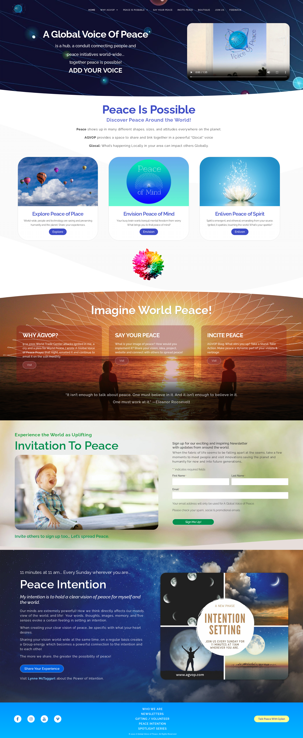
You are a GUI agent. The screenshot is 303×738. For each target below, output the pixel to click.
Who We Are (152, 709)
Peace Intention (152, 723)
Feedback (235, 10)
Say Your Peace (163, 10)
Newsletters (152, 714)
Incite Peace (185, 10)
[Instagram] (31, 719)
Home (91, 10)
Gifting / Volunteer (152, 718)
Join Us (219, 10)
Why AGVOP (107, 10)
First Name (179, 475)
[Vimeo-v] (57, 719)
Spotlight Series (152, 728)
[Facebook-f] (17, 719)
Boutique (204, 10)
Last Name (238, 475)
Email (176, 489)
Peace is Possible (134, 10)
